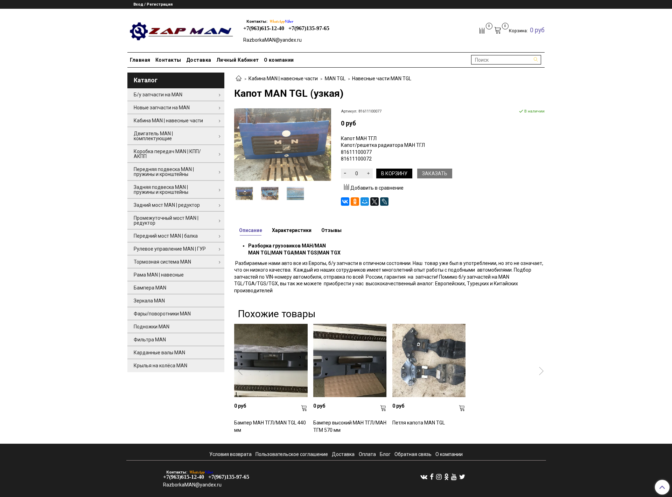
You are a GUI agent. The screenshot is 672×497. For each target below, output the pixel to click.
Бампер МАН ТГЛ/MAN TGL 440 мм (270, 426)
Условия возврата (230, 454)
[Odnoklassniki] (446, 476)
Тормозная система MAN (162, 262)
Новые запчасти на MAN (162, 107)
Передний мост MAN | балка (166, 236)
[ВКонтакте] (345, 201)
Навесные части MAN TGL (381, 78)
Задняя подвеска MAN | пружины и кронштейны (161, 189)
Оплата (367, 454)
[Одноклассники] (355, 201)
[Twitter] (462, 476)
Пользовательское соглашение (291, 454)
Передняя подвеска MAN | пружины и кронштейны (164, 171)
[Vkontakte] (423, 476)
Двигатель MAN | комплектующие (153, 136)
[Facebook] (432, 476)
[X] (374, 201)
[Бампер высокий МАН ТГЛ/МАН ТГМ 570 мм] (350, 360)
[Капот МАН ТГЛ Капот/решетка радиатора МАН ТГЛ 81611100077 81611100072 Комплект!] (269, 193)
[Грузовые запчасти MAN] (180, 29)
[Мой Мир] (364, 201)
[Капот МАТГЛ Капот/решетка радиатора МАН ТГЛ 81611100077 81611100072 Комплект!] (282, 144)
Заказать (434, 173)
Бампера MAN (150, 288)
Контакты (168, 60)
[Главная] (239, 79)
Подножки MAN (151, 326)
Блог (385, 454)
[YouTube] (454, 476)
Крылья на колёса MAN (160, 365)
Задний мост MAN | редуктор (167, 205)
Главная (140, 60)
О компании (279, 60)
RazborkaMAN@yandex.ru (272, 40)
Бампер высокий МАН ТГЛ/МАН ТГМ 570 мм (349, 426)
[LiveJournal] (384, 201)
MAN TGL (335, 78)
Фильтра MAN (150, 339)
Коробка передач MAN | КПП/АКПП (167, 154)
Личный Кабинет (237, 60)
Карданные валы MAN (159, 352)
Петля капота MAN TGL (418, 422)
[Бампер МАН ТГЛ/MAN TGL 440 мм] (271, 360)
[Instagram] (439, 476)
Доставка (198, 60)
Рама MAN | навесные (159, 275)
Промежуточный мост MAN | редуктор (166, 220)
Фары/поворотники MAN (162, 313)
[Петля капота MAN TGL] (429, 360)
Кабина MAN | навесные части (283, 78)
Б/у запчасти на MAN (158, 94)
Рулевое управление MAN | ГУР (170, 249)
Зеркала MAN (149, 301)
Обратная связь (413, 454)
